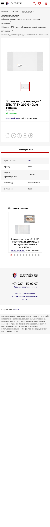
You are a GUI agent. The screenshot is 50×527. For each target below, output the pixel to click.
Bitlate (16, 309)
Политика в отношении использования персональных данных (25, 296)
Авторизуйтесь (12, 118)
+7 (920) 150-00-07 (25, 283)
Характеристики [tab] (25, 149)
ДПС (30, 160)
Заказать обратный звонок (25, 287)
